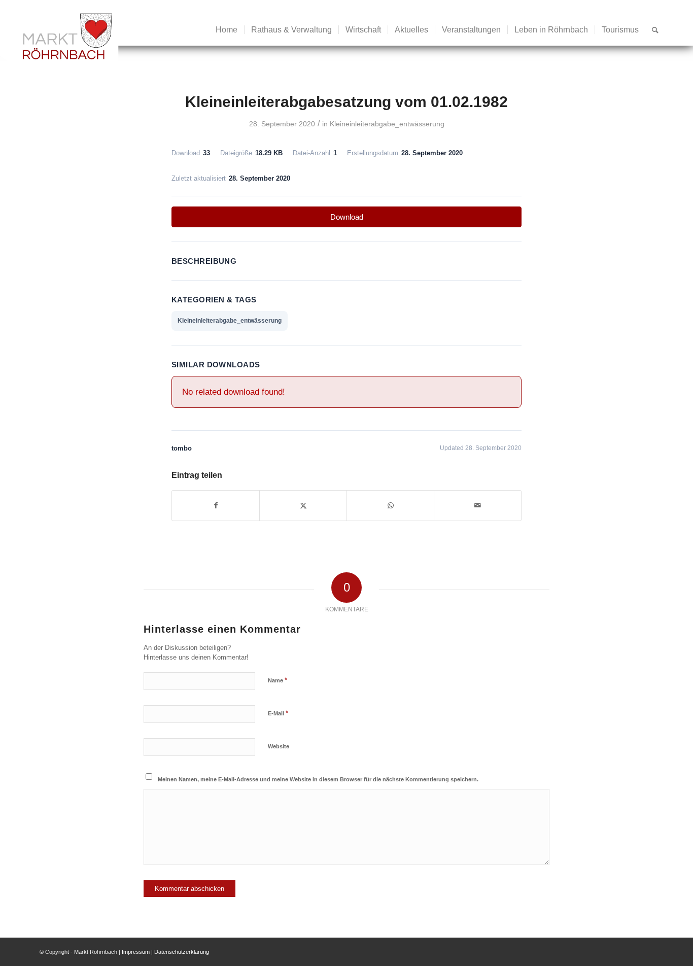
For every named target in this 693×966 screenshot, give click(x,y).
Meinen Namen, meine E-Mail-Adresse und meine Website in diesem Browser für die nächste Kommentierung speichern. (318, 779)
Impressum (136, 952)
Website (278, 746)
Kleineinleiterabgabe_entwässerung (387, 124)
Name (277, 680)
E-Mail (278, 713)
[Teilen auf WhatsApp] (390, 506)
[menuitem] (226, 30)
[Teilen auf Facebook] (215, 506)
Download (346, 217)
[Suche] (655, 30)
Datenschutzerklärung (181, 952)
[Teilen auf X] (303, 506)
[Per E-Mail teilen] (477, 506)
